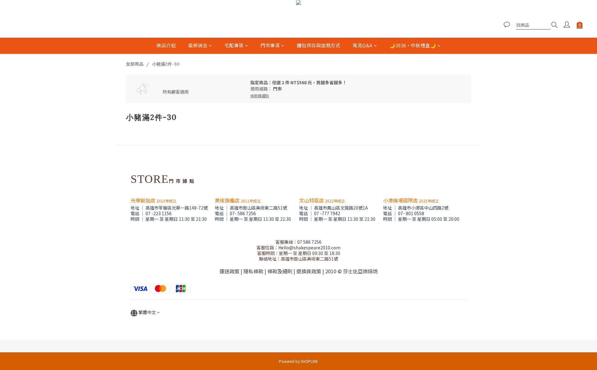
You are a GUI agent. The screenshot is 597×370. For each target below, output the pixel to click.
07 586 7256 (309, 242)
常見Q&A (363, 45)
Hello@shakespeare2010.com (309, 247)
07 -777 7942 (327, 213)
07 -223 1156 (159, 213)
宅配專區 (234, 45)
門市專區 (270, 45)
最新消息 (197, 45)
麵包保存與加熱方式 (318, 45)
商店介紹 (166, 45)
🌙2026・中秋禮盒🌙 (412, 45)
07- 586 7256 (243, 213)
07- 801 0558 (411, 213)
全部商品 (134, 64)
